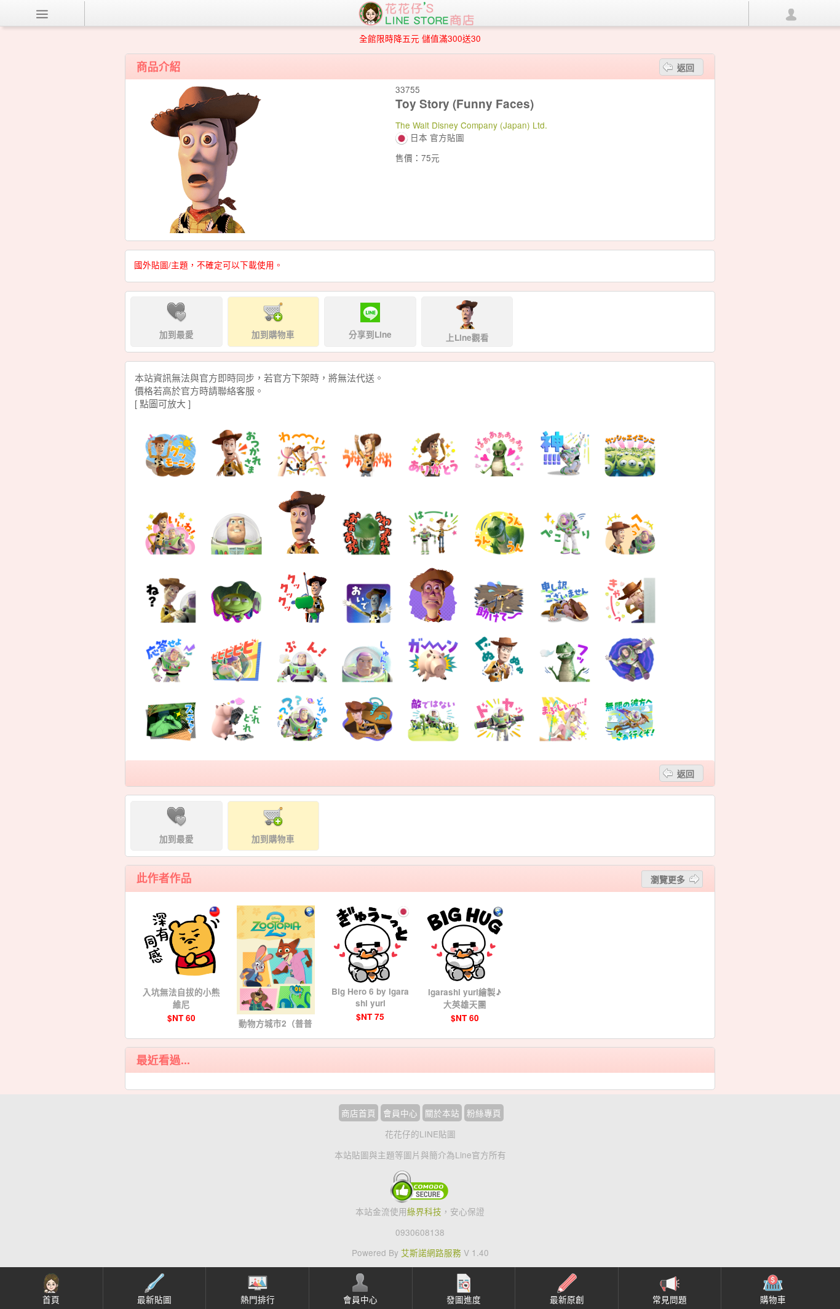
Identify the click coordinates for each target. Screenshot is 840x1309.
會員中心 (400, 1113)
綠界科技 (424, 1211)
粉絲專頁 (484, 1113)
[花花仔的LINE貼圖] (416, 12)
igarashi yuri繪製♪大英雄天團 (464, 998)
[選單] (42, 13)
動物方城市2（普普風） (275, 1029)
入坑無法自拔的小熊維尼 (181, 998)
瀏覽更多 (668, 879)
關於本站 (442, 1113)
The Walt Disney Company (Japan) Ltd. (471, 125)
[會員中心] (790, 13)
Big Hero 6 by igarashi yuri (370, 997)
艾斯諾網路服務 (431, 1252)
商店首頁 (358, 1113)
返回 (685, 67)
